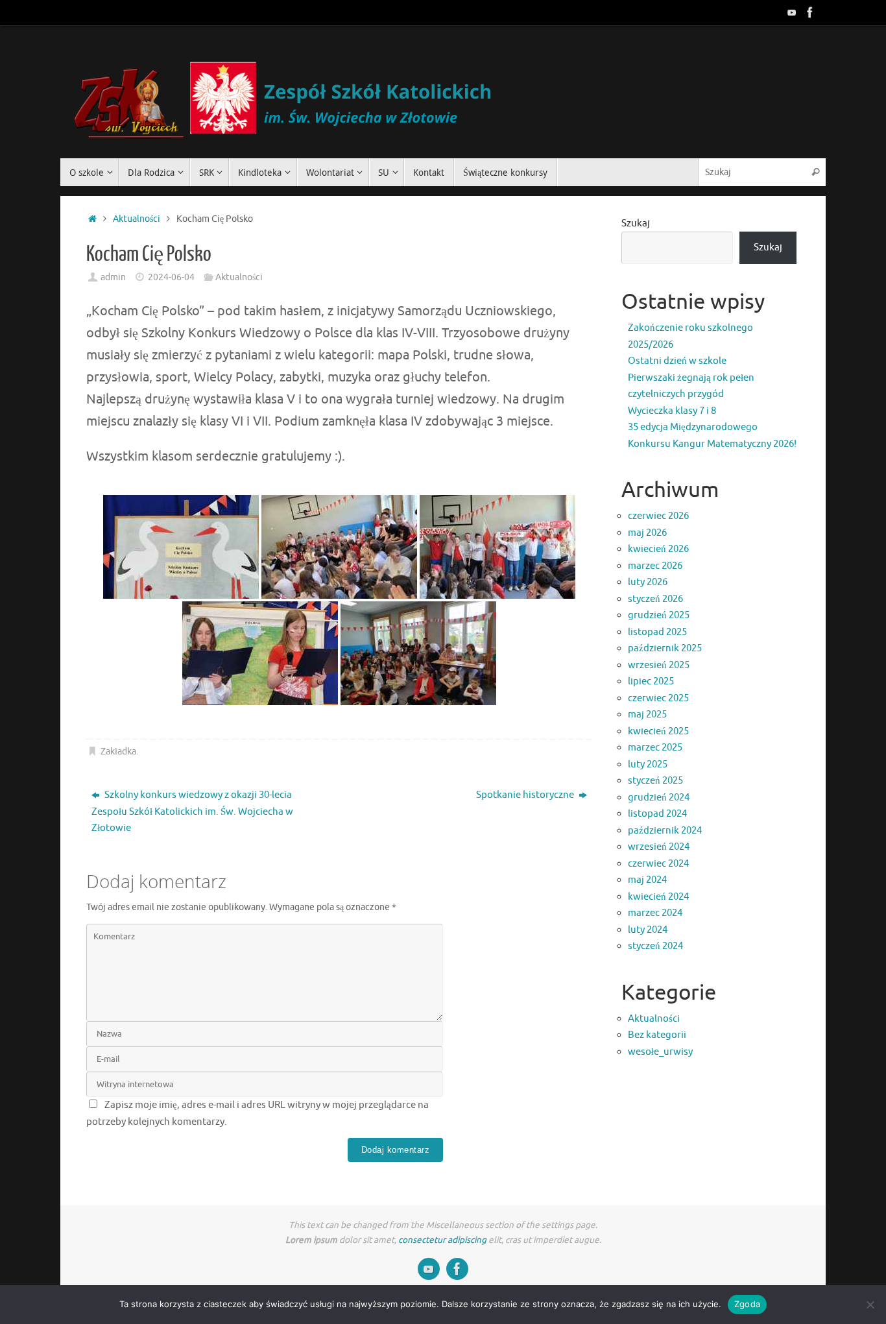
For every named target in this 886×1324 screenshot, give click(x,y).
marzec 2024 (655, 913)
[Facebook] (810, 12)
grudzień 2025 (658, 615)
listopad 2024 (657, 814)
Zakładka (118, 751)
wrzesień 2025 (658, 665)
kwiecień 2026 (658, 549)
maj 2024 (647, 880)
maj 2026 (647, 533)
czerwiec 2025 (658, 698)
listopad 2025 (657, 632)
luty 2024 (647, 930)
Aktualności (136, 218)
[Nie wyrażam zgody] (869, 1304)
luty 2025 (647, 764)
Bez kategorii (657, 1035)
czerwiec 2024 (658, 864)
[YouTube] (792, 12)
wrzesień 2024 (658, 847)
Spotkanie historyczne (526, 795)
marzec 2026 (655, 566)
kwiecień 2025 (658, 731)
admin (113, 277)
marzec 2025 (655, 747)
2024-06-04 (171, 277)
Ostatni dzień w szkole (677, 361)
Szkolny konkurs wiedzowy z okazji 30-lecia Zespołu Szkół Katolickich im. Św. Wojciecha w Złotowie (192, 811)
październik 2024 (665, 830)
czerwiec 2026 (658, 516)
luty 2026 (647, 582)
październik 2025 (665, 648)
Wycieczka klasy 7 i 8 (672, 411)
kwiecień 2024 (658, 897)
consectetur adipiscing (442, 1240)
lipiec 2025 (651, 681)
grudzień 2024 (658, 797)
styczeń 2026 (655, 599)
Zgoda (747, 1304)
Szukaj (635, 223)
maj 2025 (647, 714)
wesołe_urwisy (660, 1052)
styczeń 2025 (655, 781)
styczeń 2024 (655, 946)
